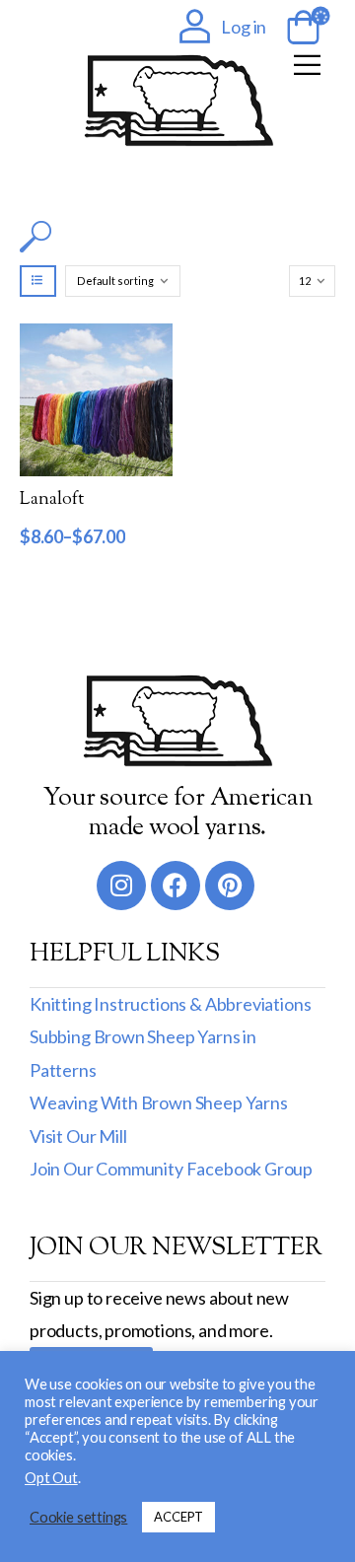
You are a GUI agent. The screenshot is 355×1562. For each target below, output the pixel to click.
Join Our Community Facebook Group (171, 1168)
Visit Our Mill (78, 1136)
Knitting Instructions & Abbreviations (170, 1004)
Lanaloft (52, 500)
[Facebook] (175, 885)
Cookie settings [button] (78, 1517)
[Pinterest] (229, 885)
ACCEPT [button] (178, 1517)
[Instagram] (121, 885)
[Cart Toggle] (299, 28)
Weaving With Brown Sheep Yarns (159, 1102)
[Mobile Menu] (307, 64)
